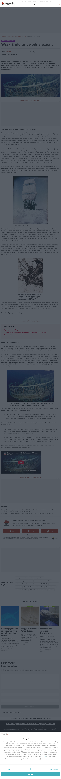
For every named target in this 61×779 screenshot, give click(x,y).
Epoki (29, 2)
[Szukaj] (58, 3)
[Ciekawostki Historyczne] (9, 3)
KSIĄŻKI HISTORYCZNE (38, 5)
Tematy (24, 2)
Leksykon (42, 2)
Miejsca (35, 2)
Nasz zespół (50, 2)
